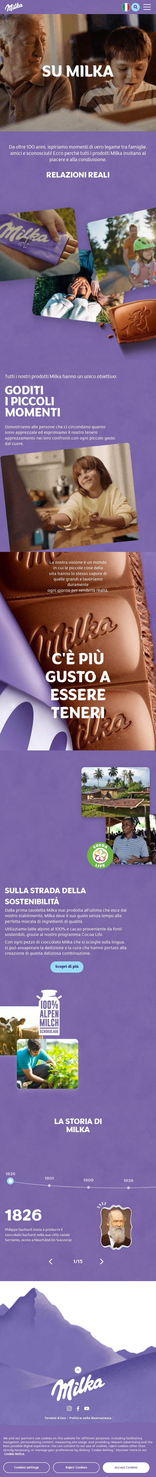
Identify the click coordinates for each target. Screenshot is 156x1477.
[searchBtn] (135, 7)
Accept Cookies (126, 1467)
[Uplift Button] (78, 1370)
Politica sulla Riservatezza (90, 1418)
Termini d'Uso (55, 1418)
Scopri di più (67, 967)
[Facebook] (78, 1408)
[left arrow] (50, 1261)
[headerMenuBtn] (147, 7)
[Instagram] (69, 1408)
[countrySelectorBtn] (126, 7)
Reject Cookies (76, 1467)
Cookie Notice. (14, 1454)
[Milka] (14, 7)
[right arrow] (102, 1261)
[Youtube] (86, 1408)
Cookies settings (26, 1467)
